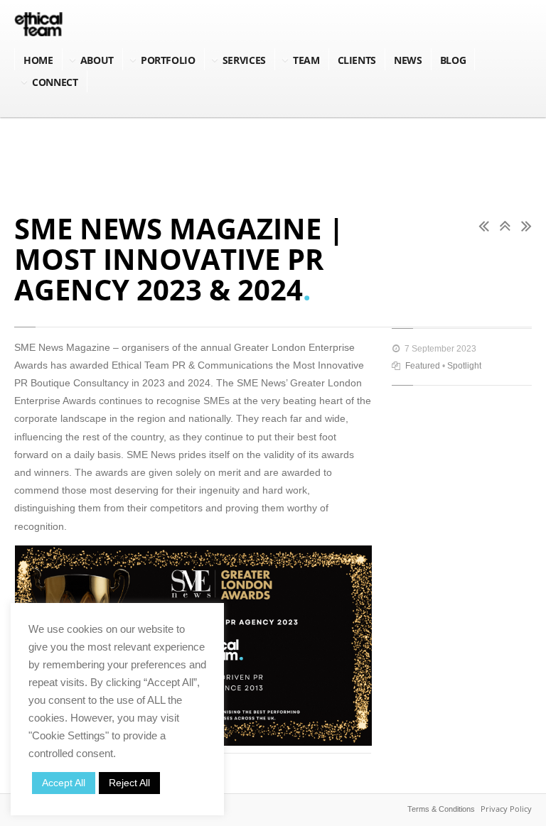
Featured (422, 366)
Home (38, 60)
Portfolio (168, 60)
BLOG (453, 60)
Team (306, 60)
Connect (55, 82)
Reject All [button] (129, 782)
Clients (357, 60)
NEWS (408, 60)
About (97, 60)
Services (244, 60)
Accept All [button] (63, 782)
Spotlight (464, 366)
